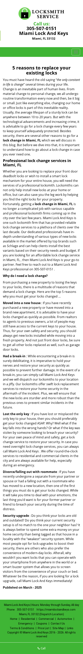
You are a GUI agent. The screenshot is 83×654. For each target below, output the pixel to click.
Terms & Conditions (22, 628)
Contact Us (58, 623)
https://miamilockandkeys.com (56, 609)
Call (43, 648)
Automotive (64, 618)
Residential (28, 618)
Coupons (41, 623)
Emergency (25, 623)
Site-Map (58, 628)
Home (13, 618)
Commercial (46, 618)
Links (70, 628)
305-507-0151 (41, 28)
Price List (43, 628)
